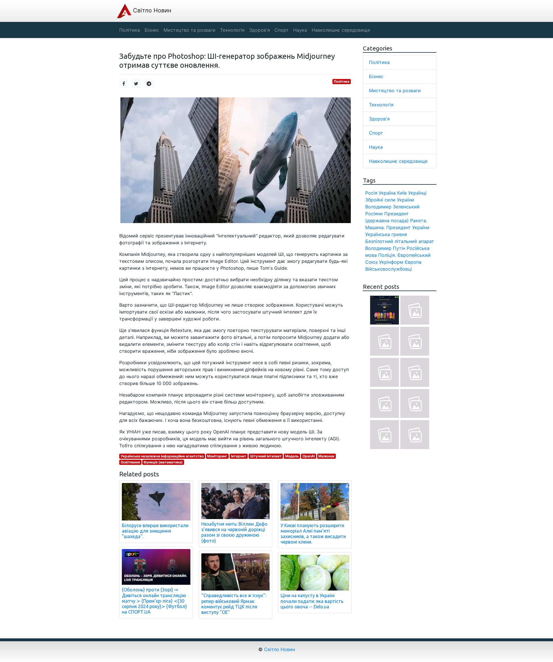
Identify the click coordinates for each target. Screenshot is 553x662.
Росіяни (374, 213)
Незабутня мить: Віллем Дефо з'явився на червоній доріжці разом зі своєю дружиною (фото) (234, 532)
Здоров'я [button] (259, 30)
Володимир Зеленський (392, 207)
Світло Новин (151, 10)
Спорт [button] (281, 30)
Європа (413, 262)
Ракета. (418, 220)
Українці (417, 193)
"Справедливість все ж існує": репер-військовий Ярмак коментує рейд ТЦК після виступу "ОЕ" (233, 604)
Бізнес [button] (152, 30)
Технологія (381, 104)
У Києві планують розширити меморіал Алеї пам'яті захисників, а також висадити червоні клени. (313, 534)
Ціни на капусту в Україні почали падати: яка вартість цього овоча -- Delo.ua (312, 601)
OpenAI (308, 456)
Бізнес (376, 76)
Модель (292, 456)
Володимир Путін (385, 248)
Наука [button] (300, 30)
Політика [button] (129, 30)
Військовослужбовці (388, 269)
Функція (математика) (163, 462)
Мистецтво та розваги (395, 90)
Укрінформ (391, 262)
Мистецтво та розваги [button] (189, 30)
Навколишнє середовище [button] (341, 30)
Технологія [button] (232, 30)
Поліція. (387, 255)
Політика (341, 81)
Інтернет (238, 456)
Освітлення (130, 462)
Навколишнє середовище (398, 161)
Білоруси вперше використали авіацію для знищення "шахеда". (155, 531)
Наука (376, 147)
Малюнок (326, 456)
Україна (387, 193)
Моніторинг (217, 456)
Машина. (375, 227)
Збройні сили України (389, 200)
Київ (402, 193)
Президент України (407, 227)
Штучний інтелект (266, 456)
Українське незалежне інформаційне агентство (162, 456)
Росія (371, 193)
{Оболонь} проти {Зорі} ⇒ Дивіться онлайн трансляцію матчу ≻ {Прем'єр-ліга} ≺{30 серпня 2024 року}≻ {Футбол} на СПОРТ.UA (154, 600)
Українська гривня (386, 234)
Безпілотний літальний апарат (399, 241)
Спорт (376, 133)
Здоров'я (379, 119)
